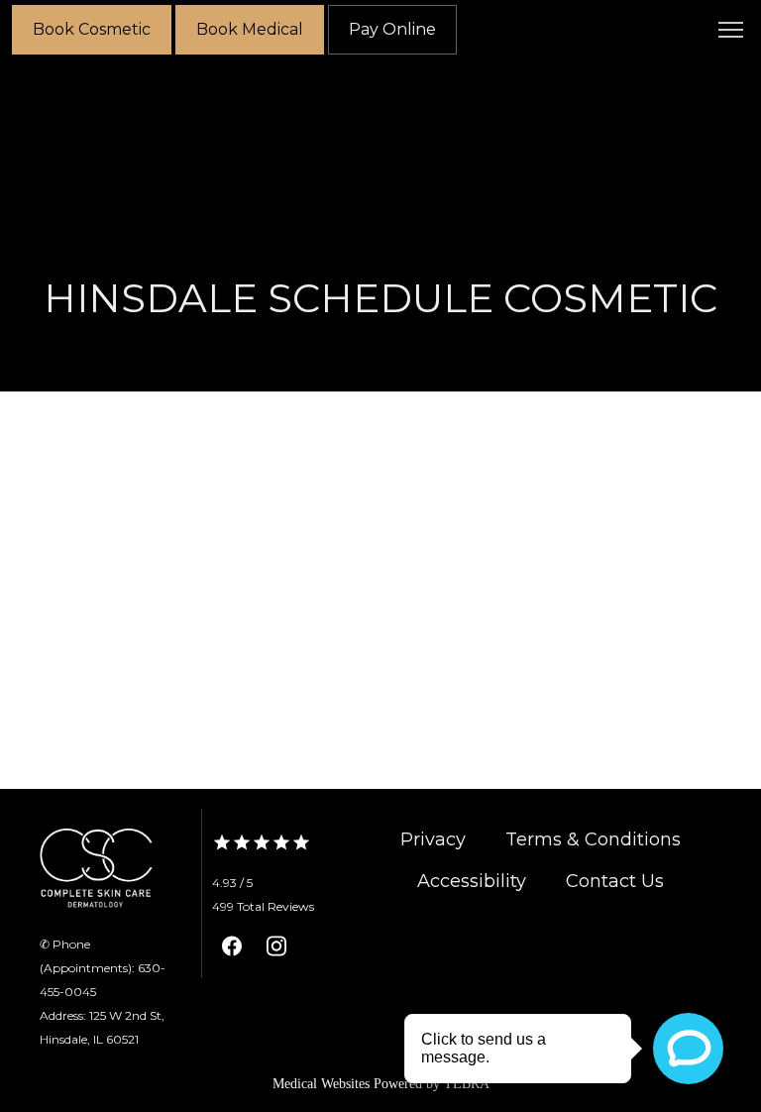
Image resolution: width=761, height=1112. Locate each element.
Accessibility (471, 881)
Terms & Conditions (593, 839)
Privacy (433, 839)
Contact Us (615, 881)
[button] (731, 32)
